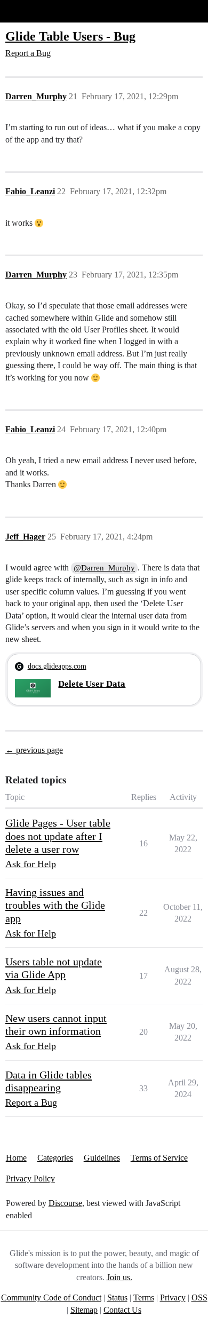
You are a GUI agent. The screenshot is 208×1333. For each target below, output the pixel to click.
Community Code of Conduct (51, 1297)
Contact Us (122, 1309)
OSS (199, 1297)
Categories (55, 1157)
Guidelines (102, 1157)
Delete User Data (91, 684)
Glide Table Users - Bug (70, 36)
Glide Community (35, 10)
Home (16, 1157)
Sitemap (84, 1309)
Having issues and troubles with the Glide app (55, 905)
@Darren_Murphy (104, 568)
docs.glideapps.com (57, 666)
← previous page (34, 750)
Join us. (119, 1277)
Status (117, 1297)
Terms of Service (159, 1157)
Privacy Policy (30, 1178)
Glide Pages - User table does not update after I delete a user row (57, 836)
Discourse (65, 1203)
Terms (143, 1297)
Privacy (173, 1297)
